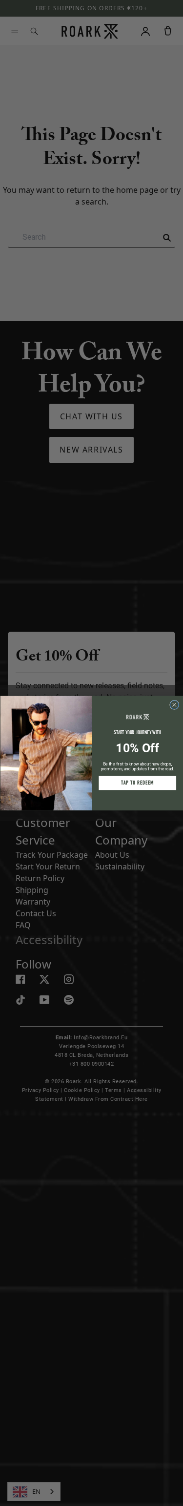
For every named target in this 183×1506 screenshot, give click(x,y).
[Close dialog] (174, 705)
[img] (174, 705)
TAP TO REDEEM (137, 783)
